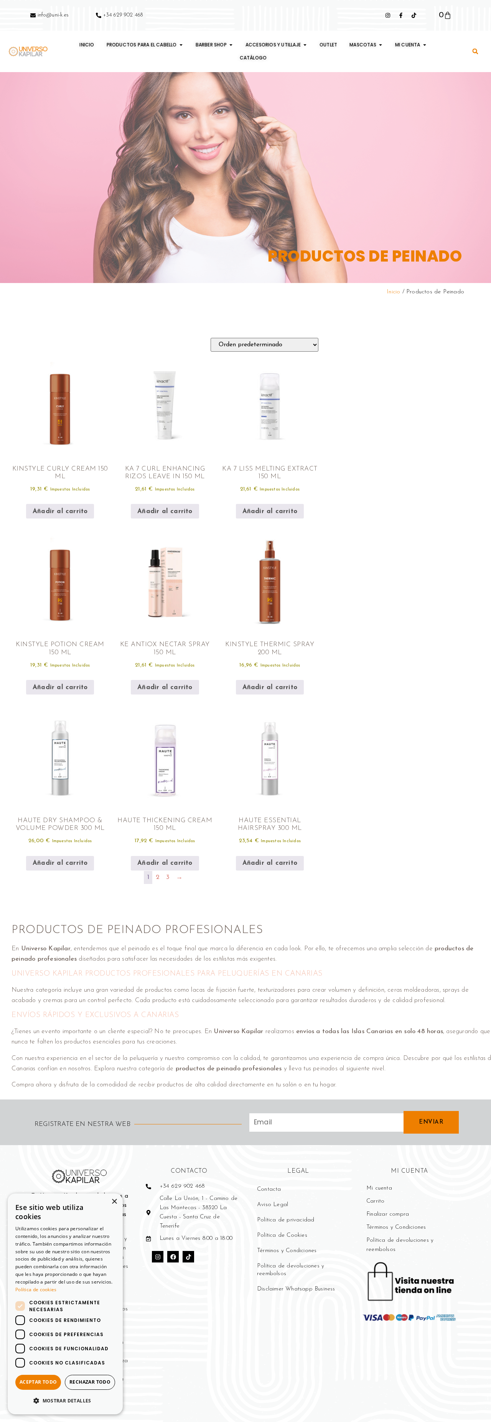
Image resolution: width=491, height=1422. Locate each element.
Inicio (393, 292)
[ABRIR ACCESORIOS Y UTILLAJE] (305, 44)
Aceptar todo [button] (38, 1382)
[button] (475, 51)
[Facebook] (173, 1256)
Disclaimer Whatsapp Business (296, 1289)
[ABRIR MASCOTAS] (380, 44)
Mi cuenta (379, 1188)
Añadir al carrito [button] (60, 511)
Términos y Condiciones (286, 1251)
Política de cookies (36, 1289)
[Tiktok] (188, 1256)
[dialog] (65, 1303)
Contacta (269, 1189)
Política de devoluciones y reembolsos (290, 1270)
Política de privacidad (285, 1220)
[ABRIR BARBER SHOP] (231, 44)
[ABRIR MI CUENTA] (424, 44)
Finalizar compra (387, 1214)
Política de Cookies (282, 1235)
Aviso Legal (272, 1205)
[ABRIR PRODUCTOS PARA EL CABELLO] (181, 44)
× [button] (114, 1202)
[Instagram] (157, 1256)
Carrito (375, 1201)
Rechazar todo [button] (89, 1382)
